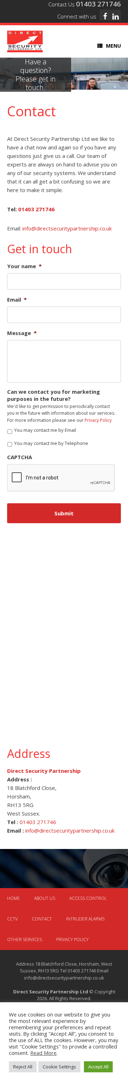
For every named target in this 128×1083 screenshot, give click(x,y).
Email (17, 299)
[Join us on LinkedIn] (115, 15)
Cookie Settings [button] (59, 1066)
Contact (42, 919)
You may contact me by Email (45, 430)
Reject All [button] (22, 1066)
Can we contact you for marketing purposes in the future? (53, 395)
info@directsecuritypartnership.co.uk (67, 228)
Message (22, 333)
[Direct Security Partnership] (25, 41)
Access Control (88, 898)
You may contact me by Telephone (51, 443)
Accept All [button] (98, 1066)
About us (44, 898)
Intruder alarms (85, 919)
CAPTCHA (19, 457)
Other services (24, 939)
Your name (24, 266)
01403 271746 (36, 209)
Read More (43, 1052)
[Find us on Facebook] (105, 15)
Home (13, 898)
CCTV (12, 919)
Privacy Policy (98, 420)
